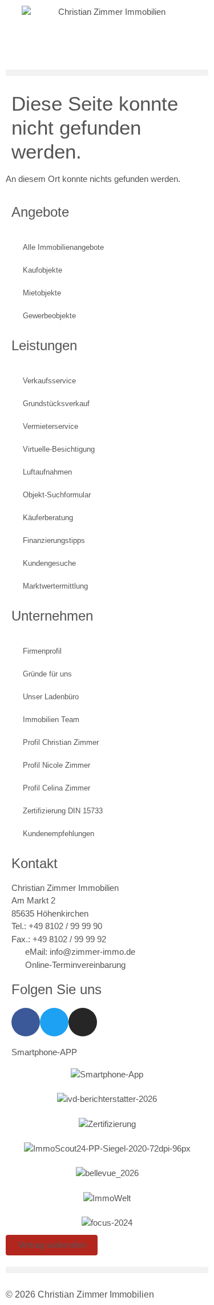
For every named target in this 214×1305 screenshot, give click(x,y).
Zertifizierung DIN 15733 (63, 810)
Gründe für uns (47, 674)
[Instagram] (82, 1022)
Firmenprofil (42, 651)
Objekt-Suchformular (57, 495)
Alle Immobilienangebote (63, 247)
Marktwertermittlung (55, 586)
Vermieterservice (50, 426)
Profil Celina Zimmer (56, 788)
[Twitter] (54, 1022)
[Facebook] (25, 1022)
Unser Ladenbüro (51, 696)
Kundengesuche (49, 563)
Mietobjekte (42, 293)
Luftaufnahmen (47, 472)
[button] (107, 73)
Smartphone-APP (44, 1052)
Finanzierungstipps (54, 540)
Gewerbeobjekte (49, 315)
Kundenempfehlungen (58, 833)
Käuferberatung (48, 517)
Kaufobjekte (42, 270)
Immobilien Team (51, 719)
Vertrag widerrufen (52, 1245)
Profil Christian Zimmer (61, 742)
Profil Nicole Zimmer (56, 765)
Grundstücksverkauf (56, 403)
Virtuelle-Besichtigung (59, 449)
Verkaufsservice (49, 380)
